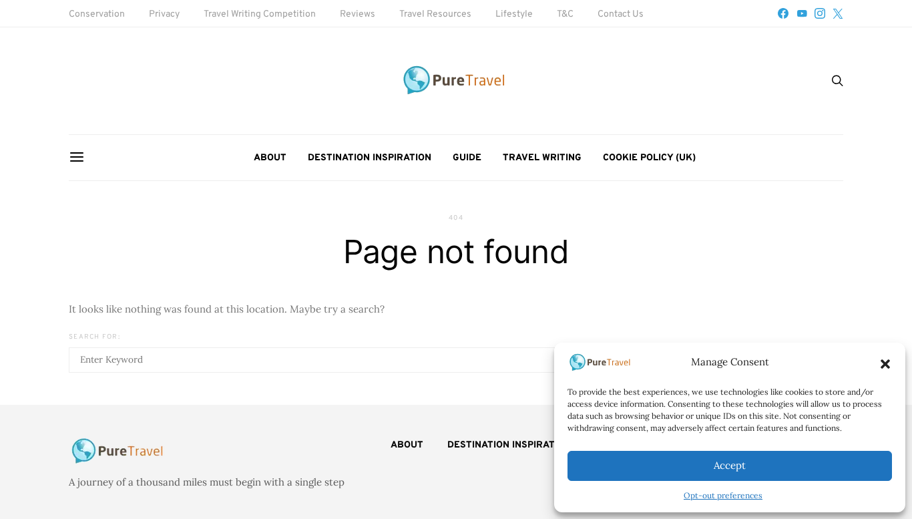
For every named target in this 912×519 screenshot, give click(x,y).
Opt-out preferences (723, 495)
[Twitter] (838, 13)
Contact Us (621, 14)
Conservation (97, 14)
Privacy (164, 14)
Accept (730, 465)
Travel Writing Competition (260, 14)
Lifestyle (514, 14)
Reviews (357, 14)
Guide (467, 158)
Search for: (94, 337)
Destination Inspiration (369, 158)
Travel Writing (542, 158)
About (270, 158)
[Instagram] (820, 13)
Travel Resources (435, 14)
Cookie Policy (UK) (649, 158)
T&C (565, 14)
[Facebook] (783, 13)
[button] (885, 362)
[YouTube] (801, 13)
